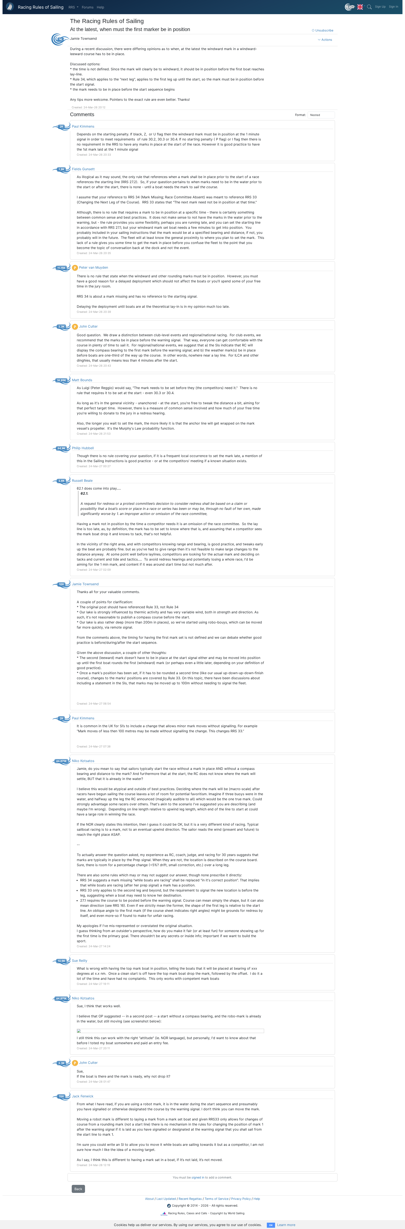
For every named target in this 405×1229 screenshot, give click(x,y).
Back (78, 1189)
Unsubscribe (324, 30)
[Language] (361, 6)
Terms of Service (216, 1198)
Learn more (286, 1225)
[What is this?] (350, 7)
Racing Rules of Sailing (40, 7)
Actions (326, 39)
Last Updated (166, 1198)
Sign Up (380, 6)
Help (100, 7)
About (149, 1198)
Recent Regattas (190, 1198)
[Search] (369, 7)
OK (271, 1225)
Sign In (393, 6)
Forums (87, 7)
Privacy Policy (241, 1198)
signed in (198, 1177)
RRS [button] (72, 7)
